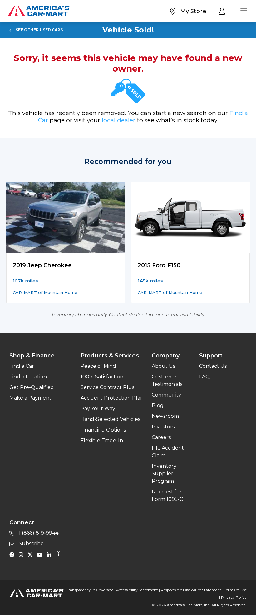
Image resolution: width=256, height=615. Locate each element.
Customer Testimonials (167, 380)
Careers (161, 437)
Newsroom (165, 416)
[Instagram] (22, 554)
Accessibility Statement (137, 590)
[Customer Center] (223, 11)
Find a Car (21, 366)
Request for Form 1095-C (167, 495)
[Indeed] (58, 554)
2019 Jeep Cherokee (42, 265)
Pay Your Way (98, 409)
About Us (163, 366)
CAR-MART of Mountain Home (45, 292)
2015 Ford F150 (159, 265)
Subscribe (30, 544)
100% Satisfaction (102, 377)
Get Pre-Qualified (31, 387)
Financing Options (103, 430)
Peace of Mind (98, 366)
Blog (158, 405)
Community (166, 395)
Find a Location (28, 377)
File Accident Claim (168, 451)
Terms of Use (235, 590)
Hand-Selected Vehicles (110, 419)
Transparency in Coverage (89, 590)
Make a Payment (30, 398)
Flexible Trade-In (102, 440)
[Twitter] (31, 554)
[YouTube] (41, 554)
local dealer (118, 120)
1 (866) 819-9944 (37, 533)
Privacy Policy (234, 597)
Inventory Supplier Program (164, 473)
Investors (163, 427)
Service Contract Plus (107, 387)
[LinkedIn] (50, 554)
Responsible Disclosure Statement (191, 590)
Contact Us (213, 366)
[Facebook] (13, 554)
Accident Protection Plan (112, 398)
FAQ (204, 377)
